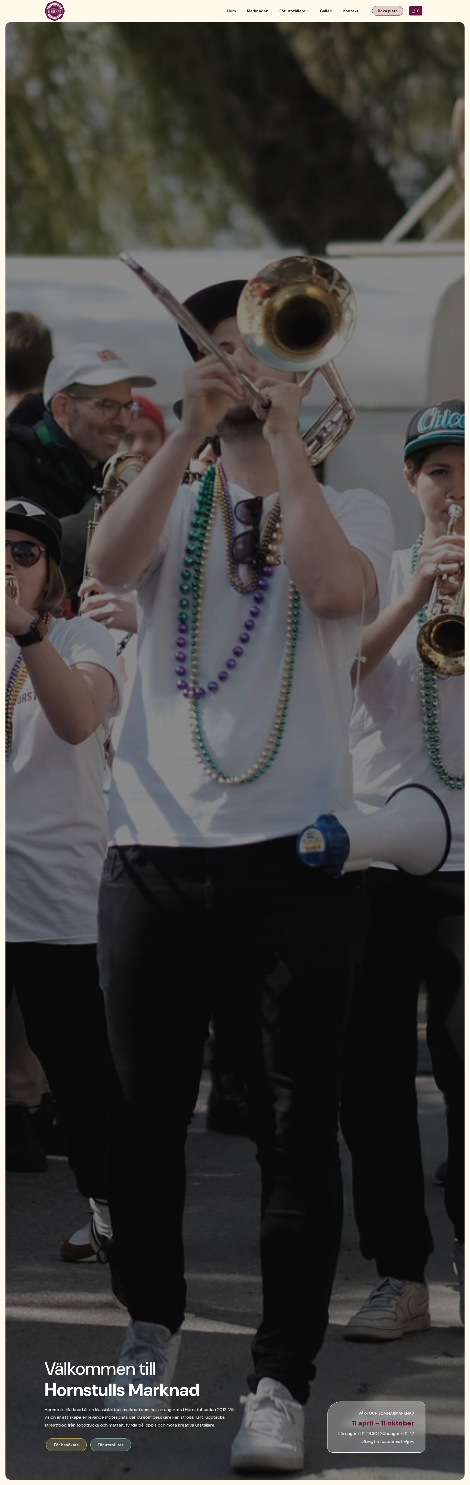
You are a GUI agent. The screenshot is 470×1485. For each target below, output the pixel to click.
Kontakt (350, 10)
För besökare (66, 1444)
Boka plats (388, 10)
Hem (231, 10)
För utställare (292, 10)
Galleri (326, 10)
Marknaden (257, 10)
